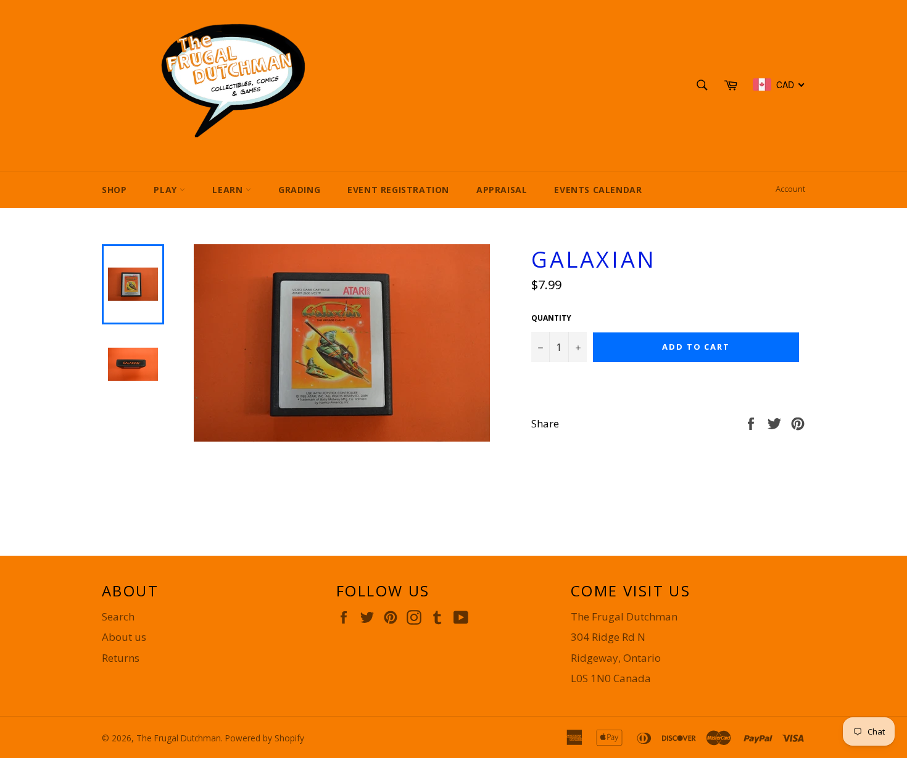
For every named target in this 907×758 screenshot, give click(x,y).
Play (167, 190)
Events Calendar (598, 190)
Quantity (551, 318)
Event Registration (398, 190)
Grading (299, 190)
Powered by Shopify (264, 738)
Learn (229, 190)
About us (124, 637)
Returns (120, 658)
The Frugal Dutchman (178, 738)
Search (118, 616)
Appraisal (501, 190)
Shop (114, 190)
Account (790, 188)
